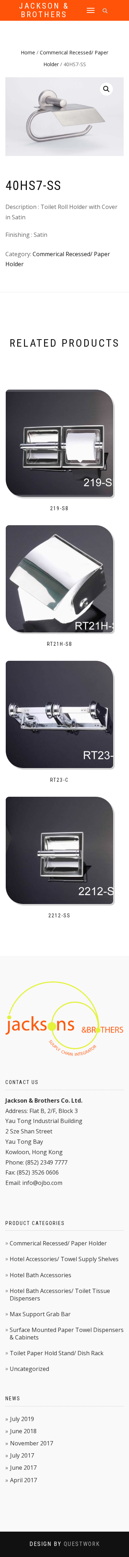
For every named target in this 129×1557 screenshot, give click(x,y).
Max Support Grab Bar (40, 1314)
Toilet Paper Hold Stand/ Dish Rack (57, 1353)
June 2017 (23, 1467)
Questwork (82, 1544)
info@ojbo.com (42, 1183)
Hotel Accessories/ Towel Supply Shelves (64, 1259)
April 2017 (23, 1480)
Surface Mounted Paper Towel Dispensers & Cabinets (67, 1333)
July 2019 (22, 1419)
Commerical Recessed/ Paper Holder (58, 1243)
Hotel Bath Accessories (40, 1275)
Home (28, 52)
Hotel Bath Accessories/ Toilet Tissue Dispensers (60, 1294)
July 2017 (22, 1455)
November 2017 (31, 1443)
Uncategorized (29, 1369)
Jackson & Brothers (44, 10)
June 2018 (23, 1431)
